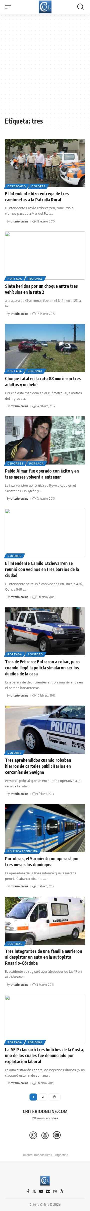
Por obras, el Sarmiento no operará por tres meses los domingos (42, 861)
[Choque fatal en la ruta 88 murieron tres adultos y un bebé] (45, 348)
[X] (34, 1191)
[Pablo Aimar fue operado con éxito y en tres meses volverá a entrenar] (45, 440)
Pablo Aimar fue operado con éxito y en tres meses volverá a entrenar (42, 474)
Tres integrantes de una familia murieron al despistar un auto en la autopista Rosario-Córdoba (43, 957)
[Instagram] (55, 1191)
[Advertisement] (45, 68)
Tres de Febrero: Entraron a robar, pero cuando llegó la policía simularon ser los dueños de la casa (42, 667)
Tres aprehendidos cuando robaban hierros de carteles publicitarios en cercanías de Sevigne (38, 766)
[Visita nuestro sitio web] (45, 1135)
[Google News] (48, 1191)
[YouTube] (41, 1191)
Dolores (39, 186)
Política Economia (23, 851)
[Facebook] (28, 1191)
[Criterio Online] (45, 7)
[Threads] (61, 1191)
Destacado (17, 186)
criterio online (19, 221)
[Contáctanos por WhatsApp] (33, 1135)
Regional (35, 278)
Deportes (16, 463)
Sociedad (35, 654)
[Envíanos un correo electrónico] (57, 1135)
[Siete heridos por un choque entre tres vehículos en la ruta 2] (45, 256)
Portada (15, 278)
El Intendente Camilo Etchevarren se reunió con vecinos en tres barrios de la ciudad (42, 569)
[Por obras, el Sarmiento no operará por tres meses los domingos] (45, 828)
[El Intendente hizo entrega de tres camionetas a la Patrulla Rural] (45, 163)
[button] (9, 7)
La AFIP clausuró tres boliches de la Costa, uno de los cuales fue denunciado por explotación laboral (44, 1055)
